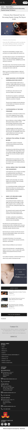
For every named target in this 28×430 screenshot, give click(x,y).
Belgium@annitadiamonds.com (10, 378)
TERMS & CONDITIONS (7, 362)
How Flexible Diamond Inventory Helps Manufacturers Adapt (17, 299)
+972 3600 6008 (6, 409)
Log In (25, 2)
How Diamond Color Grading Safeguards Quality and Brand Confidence (16, 305)
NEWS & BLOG (5, 356)
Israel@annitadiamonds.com (9, 406)
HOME (3, 346)
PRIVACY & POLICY (6, 360)
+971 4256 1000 (6, 395)
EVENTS (3, 352)
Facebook (3, 318)
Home (2, 6)
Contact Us (13, 336)
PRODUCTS (4, 350)
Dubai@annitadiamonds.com (9, 392)
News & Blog (9, 6)
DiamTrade (22, 428)
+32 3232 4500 (6, 381)
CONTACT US (5, 358)
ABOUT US (4, 348)
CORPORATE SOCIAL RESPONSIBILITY (10, 354)
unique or (5, 59)
